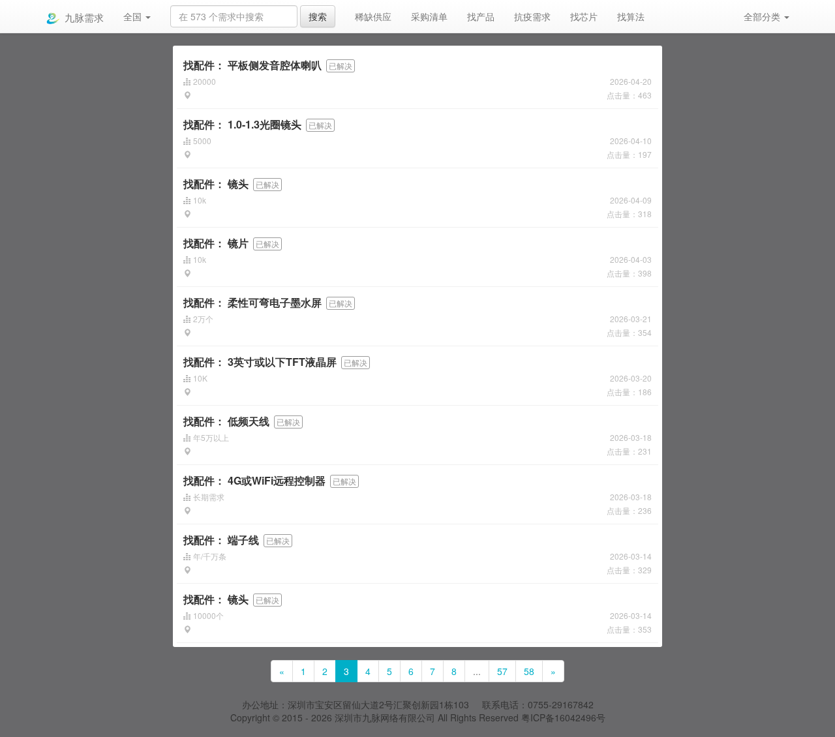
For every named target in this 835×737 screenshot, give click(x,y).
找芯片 (584, 16)
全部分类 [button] (763, 16)
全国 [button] (133, 16)
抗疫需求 (532, 16)
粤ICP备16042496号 (563, 717)
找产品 (480, 16)
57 (502, 671)
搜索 (318, 16)
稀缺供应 (373, 16)
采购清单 (429, 16)
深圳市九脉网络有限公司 (385, 717)
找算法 (631, 16)
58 (529, 671)
